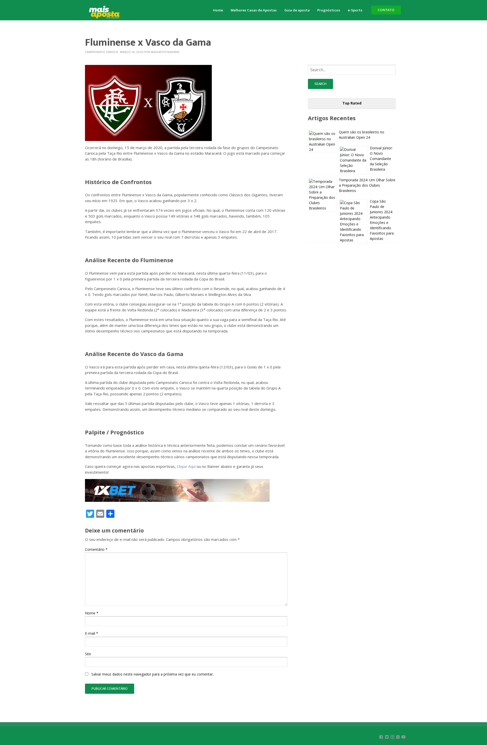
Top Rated (351, 103)
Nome (91, 613)
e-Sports (355, 10)
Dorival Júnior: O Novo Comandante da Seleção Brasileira (381, 159)
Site (88, 653)
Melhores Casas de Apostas (254, 10)
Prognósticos (328, 10)
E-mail (91, 633)
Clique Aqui (186, 466)
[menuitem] (218, 10)
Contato (386, 10)
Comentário (96, 549)
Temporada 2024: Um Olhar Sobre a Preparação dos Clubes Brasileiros (367, 185)
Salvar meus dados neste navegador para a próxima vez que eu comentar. (152, 674)
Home (218, 10)
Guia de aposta (297, 10)
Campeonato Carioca (101, 52)
